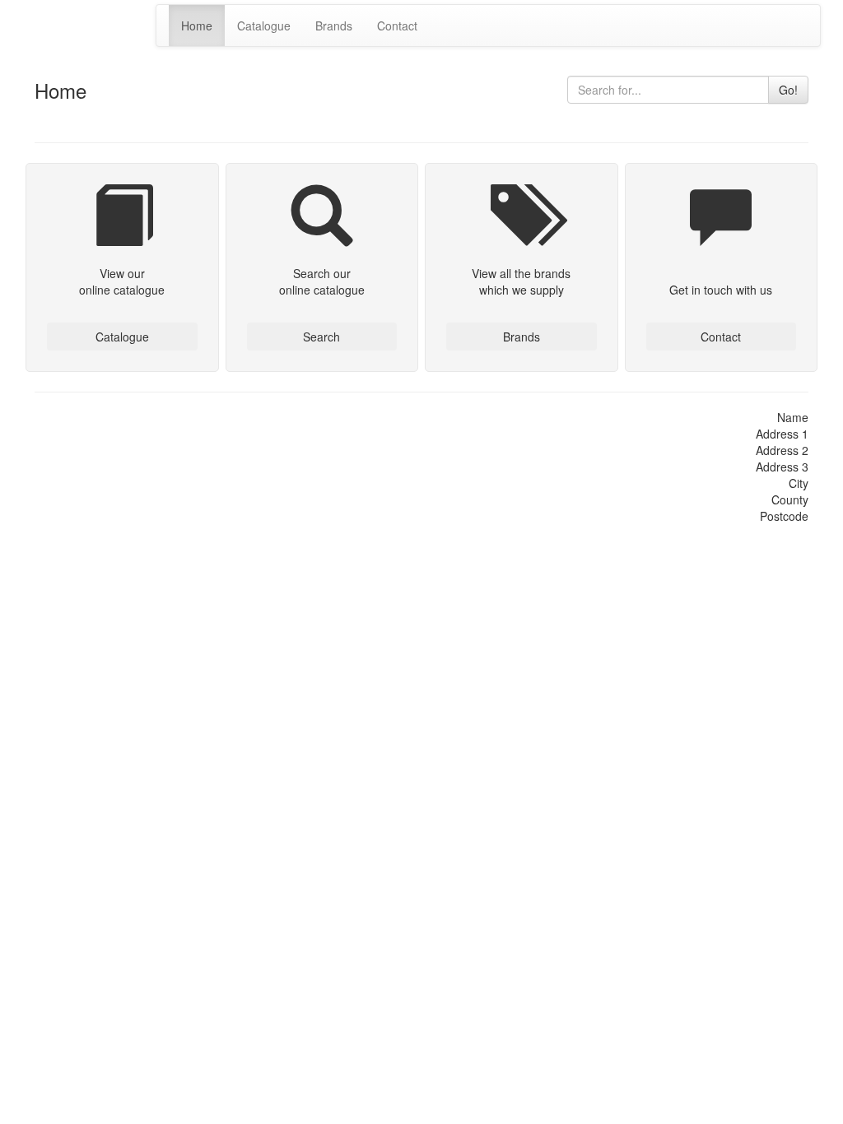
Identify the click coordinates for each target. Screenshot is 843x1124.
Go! (788, 89)
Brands (333, 25)
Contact (397, 25)
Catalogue (264, 25)
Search (321, 336)
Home (196, 25)
